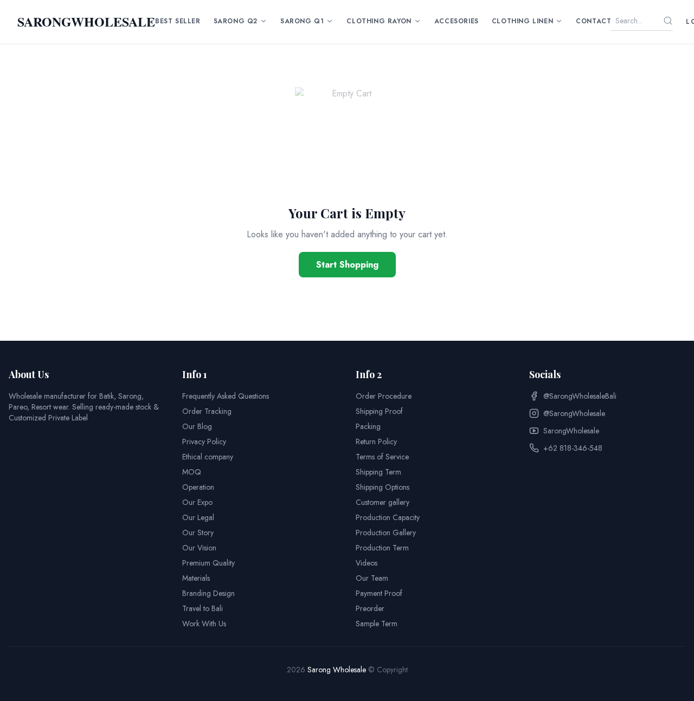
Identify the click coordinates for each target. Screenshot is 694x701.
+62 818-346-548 (572, 448)
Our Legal (198, 517)
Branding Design (208, 593)
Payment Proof (379, 593)
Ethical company (207, 456)
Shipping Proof (379, 411)
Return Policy (376, 441)
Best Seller (178, 21)
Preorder (370, 608)
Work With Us (204, 623)
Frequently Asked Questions (225, 396)
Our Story (198, 532)
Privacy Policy (204, 441)
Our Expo (197, 502)
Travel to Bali (202, 608)
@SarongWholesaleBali (579, 396)
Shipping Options (382, 487)
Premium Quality (208, 562)
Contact (593, 21)
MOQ (191, 471)
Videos (366, 562)
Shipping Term (378, 471)
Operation (198, 487)
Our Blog (197, 426)
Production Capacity (388, 517)
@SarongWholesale (574, 413)
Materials (196, 578)
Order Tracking (207, 411)
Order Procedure (384, 396)
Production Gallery (386, 532)
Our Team (372, 578)
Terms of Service (382, 456)
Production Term (382, 547)
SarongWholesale (571, 430)
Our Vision (199, 547)
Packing (368, 426)
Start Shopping (347, 264)
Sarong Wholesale (336, 669)
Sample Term (376, 623)
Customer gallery (382, 502)
